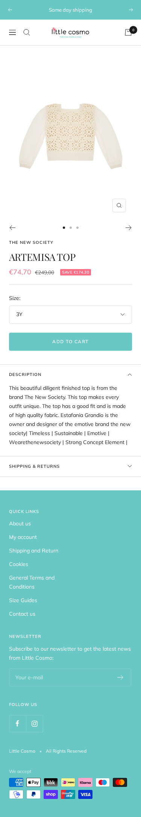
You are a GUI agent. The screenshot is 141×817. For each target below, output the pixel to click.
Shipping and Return (33, 550)
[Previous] (12, 227)
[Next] (129, 227)
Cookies (18, 564)
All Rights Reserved (66, 751)
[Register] (120, 677)
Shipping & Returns (34, 466)
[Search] (26, 32)
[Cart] (128, 32)
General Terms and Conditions (32, 582)
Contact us (22, 613)
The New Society (31, 242)
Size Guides (23, 600)
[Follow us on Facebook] (17, 723)
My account (23, 537)
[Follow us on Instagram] (34, 723)
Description (25, 374)
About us (20, 523)
